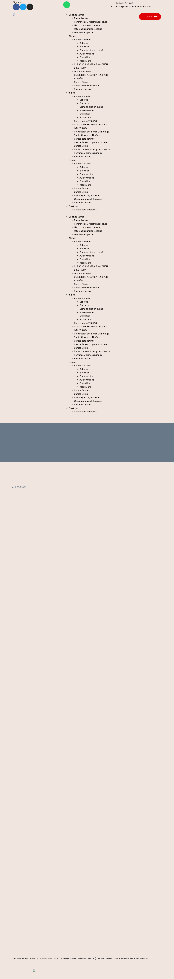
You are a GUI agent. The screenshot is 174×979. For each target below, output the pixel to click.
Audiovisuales (87, 53)
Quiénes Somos (76, 14)
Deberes (84, 43)
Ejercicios (84, 46)
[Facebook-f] (16, 7)
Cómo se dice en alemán (92, 50)
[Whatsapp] (66, 4)
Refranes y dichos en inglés (88, 153)
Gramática (85, 57)
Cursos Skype (81, 82)
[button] (87, 213)
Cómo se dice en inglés (91, 107)
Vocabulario (85, 61)
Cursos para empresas (85, 209)
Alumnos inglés (82, 96)
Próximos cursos (82, 89)
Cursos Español (82, 188)
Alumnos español (82, 163)
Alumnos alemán (82, 39)
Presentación (81, 18)
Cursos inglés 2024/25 (85, 121)
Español (73, 160)
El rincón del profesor (85, 32)
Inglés (72, 92)
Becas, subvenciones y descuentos (92, 149)
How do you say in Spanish (87, 195)
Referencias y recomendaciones (90, 22)
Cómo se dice (86, 174)
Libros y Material (82, 71)
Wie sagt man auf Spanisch (88, 199)
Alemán (72, 36)
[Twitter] (23, 7)
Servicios (73, 206)
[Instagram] (30, 7)
